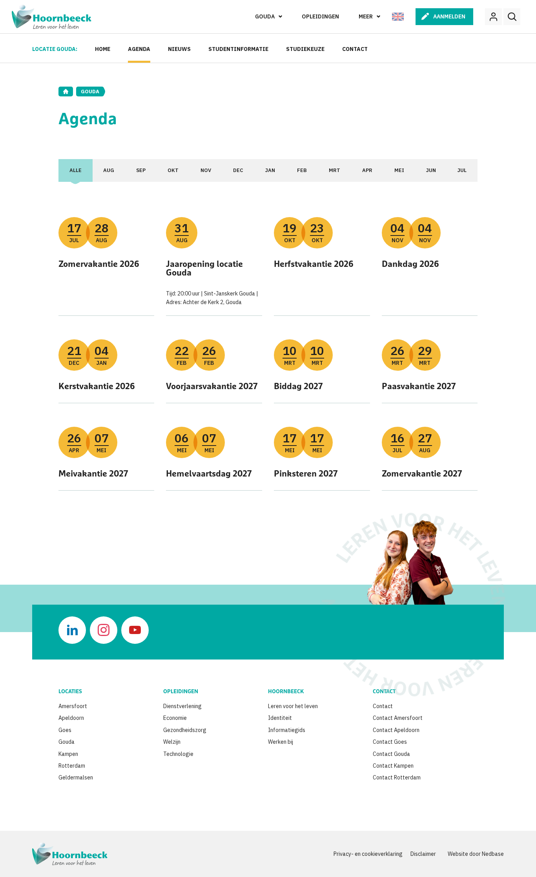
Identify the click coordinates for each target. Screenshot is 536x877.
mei (399, 170)
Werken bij (280, 741)
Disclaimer (423, 853)
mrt (334, 170)
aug (108, 170)
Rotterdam (71, 765)
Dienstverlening (182, 706)
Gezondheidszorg (184, 730)
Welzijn (171, 741)
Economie (175, 717)
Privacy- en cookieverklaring (368, 853)
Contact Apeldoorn (396, 730)
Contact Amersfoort (398, 717)
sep (141, 170)
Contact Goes (390, 741)
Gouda (265, 16)
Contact (355, 49)
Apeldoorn (71, 717)
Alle (75, 170)
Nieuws (179, 49)
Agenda (139, 49)
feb (302, 170)
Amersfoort (72, 706)
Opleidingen (320, 16)
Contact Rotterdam (397, 777)
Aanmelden (449, 16)
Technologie (178, 753)
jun (431, 170)
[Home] (65, 91)
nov (206, 170)
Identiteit (280, 717)
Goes (64, 730)
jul (462, 170)
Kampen (68, 753)
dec (238, 170)
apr (367, 170)
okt (173, 170)
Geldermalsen (75, 777)
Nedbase (493, 853)
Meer (366, 16)
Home (102, 49)
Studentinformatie (238, 49)
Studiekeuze (305, 49)
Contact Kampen (393, 765)
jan (270, 170)
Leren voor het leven (293, 706)
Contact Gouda (391, 753)
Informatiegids (286, 730)
